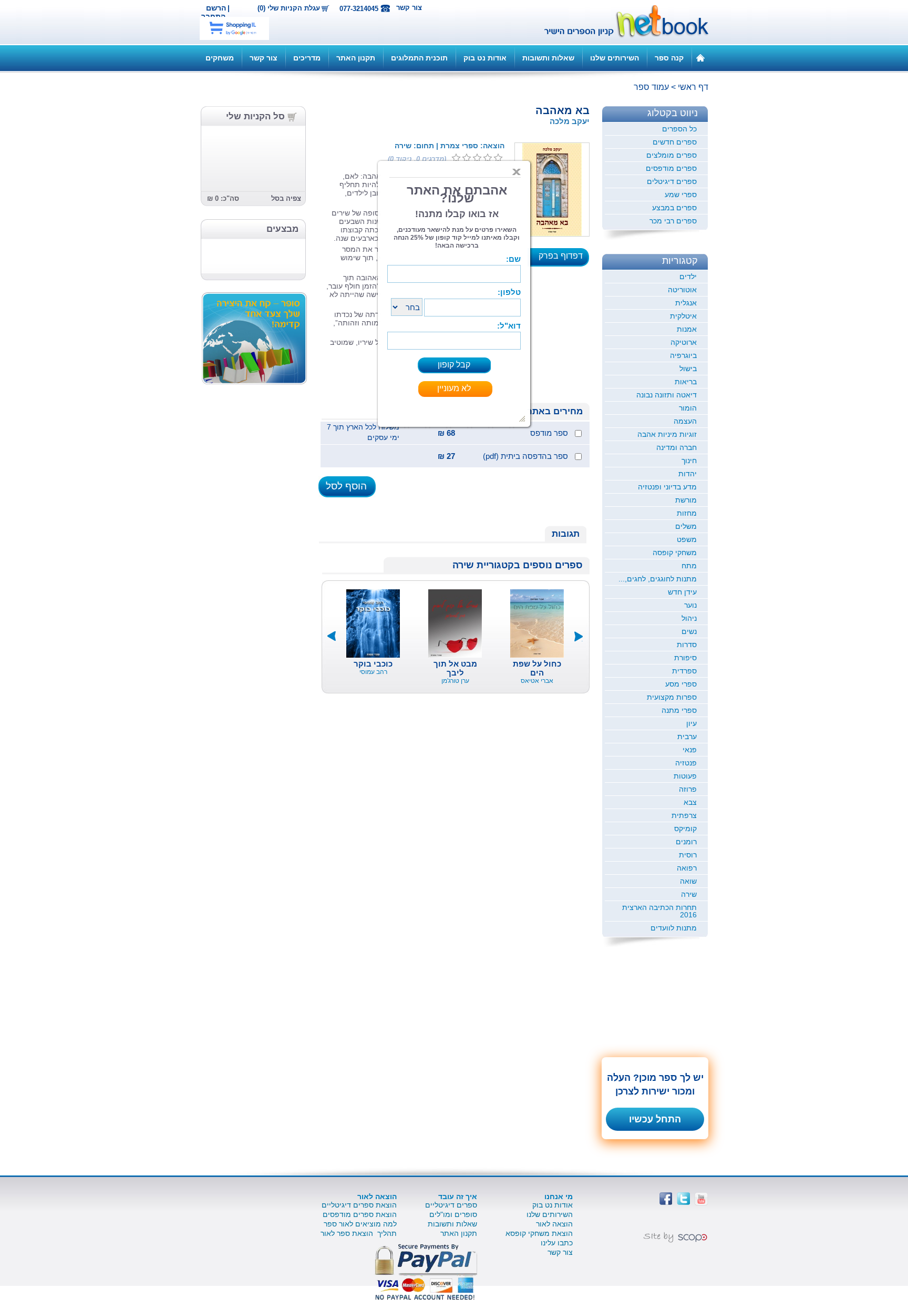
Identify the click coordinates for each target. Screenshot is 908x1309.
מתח (689, 565)
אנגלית (686, 303)
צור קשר (409, 8)
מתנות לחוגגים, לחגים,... (657, 579)
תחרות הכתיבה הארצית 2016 (659, 911)
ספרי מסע (681, 684)
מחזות (687, 513)
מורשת (686, 500)
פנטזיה (686, 763)
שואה (688, 881)
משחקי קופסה (675, 552)
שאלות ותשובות (548, 58)
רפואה (687, 868)
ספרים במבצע (674, 207)
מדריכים (307, 58)
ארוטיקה (683, 342)
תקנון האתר (355, 58)
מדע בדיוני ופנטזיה (667, 487)
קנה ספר (669, 58)
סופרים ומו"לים (453, 1214)
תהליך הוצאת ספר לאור (359, 1233)
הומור (688, 408)
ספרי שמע (681, 194)
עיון (691, 723)
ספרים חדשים (675, 142)
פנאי (690, 749)
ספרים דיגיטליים (451, 1205)
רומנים (686, 841)
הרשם (216, 8)
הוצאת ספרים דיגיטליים (359, 1205)
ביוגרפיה (683, 355)
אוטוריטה (682, 289)
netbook (620, 22)
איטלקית (683, 316)
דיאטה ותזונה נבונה (666, 395)
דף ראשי (693, 87)
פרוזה (688, 789)
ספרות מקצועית (672, 697)
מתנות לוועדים (674, 928)
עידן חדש (682, 592)
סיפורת (685, 657)
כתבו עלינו (557, 1243)
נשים (689, 631)
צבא (690, 802)
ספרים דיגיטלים (672, 181)
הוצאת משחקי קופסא (539, 1233)
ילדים (688, 276)
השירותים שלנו (614, 58)
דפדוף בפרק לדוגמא (564, 259)
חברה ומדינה (676, 447)
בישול (688, 368)
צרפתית (684, 815)
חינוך (689, 460)
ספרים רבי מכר (673, 221)
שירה (689, 894)
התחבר (213, 16)
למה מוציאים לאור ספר (360, 1224)
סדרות (687, 644)
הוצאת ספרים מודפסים (360, 1214)
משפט (687, 539)
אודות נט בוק (485, 58)
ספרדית (684, 671)
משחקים (219, 58)
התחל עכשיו (655, 1119)
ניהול (689, 618)
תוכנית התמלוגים (419, 58)
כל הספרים (679, 129)
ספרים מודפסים (671, 168)
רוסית (688, 855)
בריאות (686, 381)
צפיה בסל (286, 198)
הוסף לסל (346, 486)
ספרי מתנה (679, 710)
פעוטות (685, 776)
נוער (690, 605)
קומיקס (685, 828)
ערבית (687, 736)
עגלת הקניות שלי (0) (288, 8)
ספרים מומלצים (671, 155)
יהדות (687, 473)
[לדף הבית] (700, 57)
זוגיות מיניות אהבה (667, 434)
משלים (686, 526)
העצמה (685, 421)
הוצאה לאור (554, 1224)
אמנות (687, 329)
